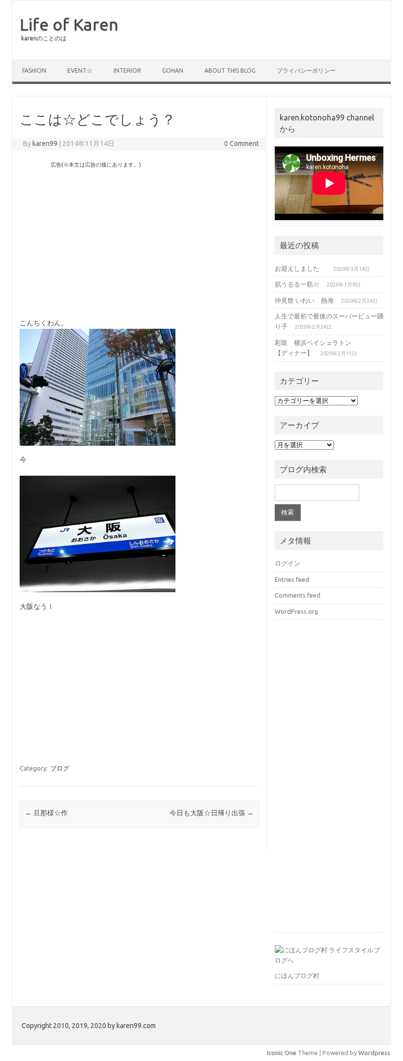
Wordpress (374, 1052)
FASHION (34, 70)
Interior (127, 70)
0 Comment (241, 143)
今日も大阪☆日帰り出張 (212, 813)
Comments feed (297, 595)
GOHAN (172, 70)
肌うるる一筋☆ (297, 284)
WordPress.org (296, 611)
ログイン (287, 563)
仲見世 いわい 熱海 (304, 300)
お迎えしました (300, 268)
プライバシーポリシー (306, 70)
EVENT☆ (79, 70)
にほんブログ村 (297, 975)
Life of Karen (69, 24)
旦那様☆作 (46, 813)
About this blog (230, 70)
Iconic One (281, 1052)
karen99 (45, 143)
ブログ (59, 768)
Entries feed (292, 579)
